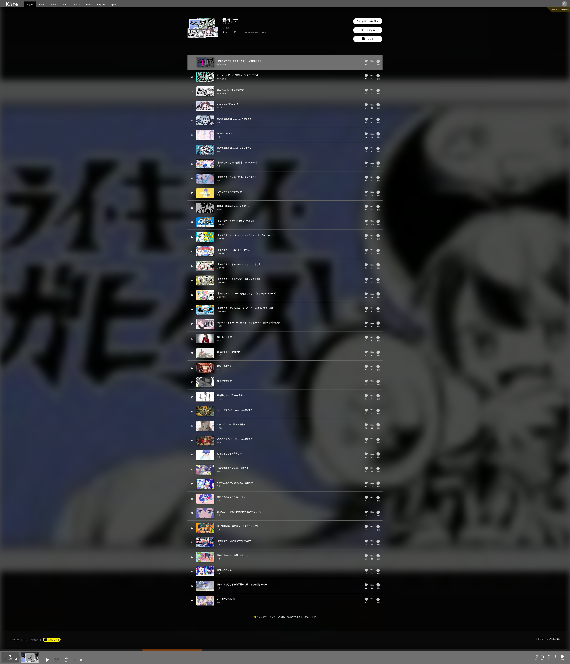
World (65, 4)
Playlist (29, 4)
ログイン (555, 10)
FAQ (25, 640)
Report (89, 4)
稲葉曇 (219, 209)
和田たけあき (221, 64)
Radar (42, 4)
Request (101, 4)
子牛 (218, 122)
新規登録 (565, 10)
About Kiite (14, 640)
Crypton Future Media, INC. (549, 639)
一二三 (219, 326)
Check (77, 4)
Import (113, 4)
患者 (226, 28)
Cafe (53, 4)
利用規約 (34, 640)
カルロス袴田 (221, 224)
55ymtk (219, 108)
